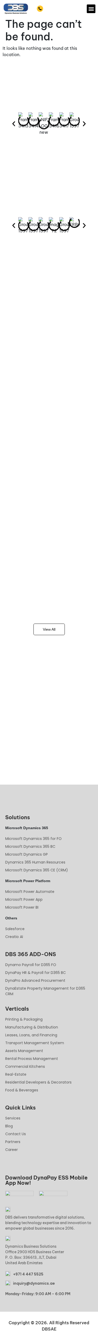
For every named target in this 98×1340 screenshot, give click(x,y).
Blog (9, 1126)
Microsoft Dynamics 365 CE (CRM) (36, 870)
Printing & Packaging (24, 1019)
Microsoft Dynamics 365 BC (30, 846)
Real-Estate (15, 1074)
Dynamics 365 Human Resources (35, 862)
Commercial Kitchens (25, 1066)
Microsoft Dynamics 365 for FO (33, 838)
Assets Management (24, 1050)
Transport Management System (34, 1043)
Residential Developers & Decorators (38, 1082)
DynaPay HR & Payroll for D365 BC (35, 972)
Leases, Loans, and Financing (31, 1035)
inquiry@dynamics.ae (34, 1283)
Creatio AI (14, 936)
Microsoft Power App (24, 899)
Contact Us (15, 1134)
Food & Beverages (21, 1090)
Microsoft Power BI (21, 907)
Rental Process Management (31, 1058)
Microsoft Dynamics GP (26, 854)
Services (12, 1118)
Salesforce (15, 928)
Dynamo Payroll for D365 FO (30, 964)
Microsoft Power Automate (29, 891)
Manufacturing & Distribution (31, 1027)
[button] (91, 8)
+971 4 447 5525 (59, 9)
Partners (12, 1141)
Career (11, 1149)
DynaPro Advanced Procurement (35, 980)
